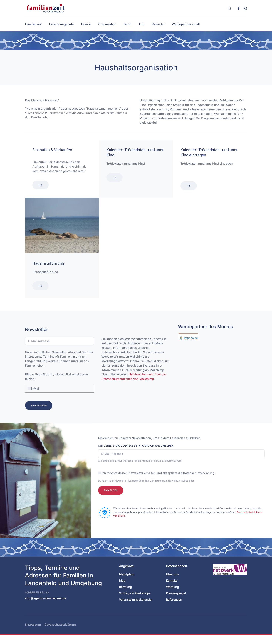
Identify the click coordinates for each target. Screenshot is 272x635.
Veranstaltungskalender (135, 599)
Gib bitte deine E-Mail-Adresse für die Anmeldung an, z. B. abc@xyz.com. (140, 460)
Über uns (172, 574)
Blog (122, 580)
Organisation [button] (107, 24)
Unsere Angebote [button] (61, 24)
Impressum (33, 624)
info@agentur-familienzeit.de (45, 598)
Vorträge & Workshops (135, 593)
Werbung (172, 587)
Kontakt (171, 580)
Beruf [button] (128, 24)
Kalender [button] (158, 24)
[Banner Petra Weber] (188, 337)
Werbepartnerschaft (186, 24)
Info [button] (142, 24)
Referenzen (174, 599)
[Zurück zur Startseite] (45, 8)
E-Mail (35, 388)
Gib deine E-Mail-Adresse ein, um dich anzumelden (136, 445)
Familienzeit (33, 24)
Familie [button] (86, 24)
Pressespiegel (176, 593)
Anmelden (111, 490)
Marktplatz (126, 574)
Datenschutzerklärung (60, 624)
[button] (229, 8)
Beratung (125, 587)
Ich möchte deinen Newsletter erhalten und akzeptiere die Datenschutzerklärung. (158, 473)
